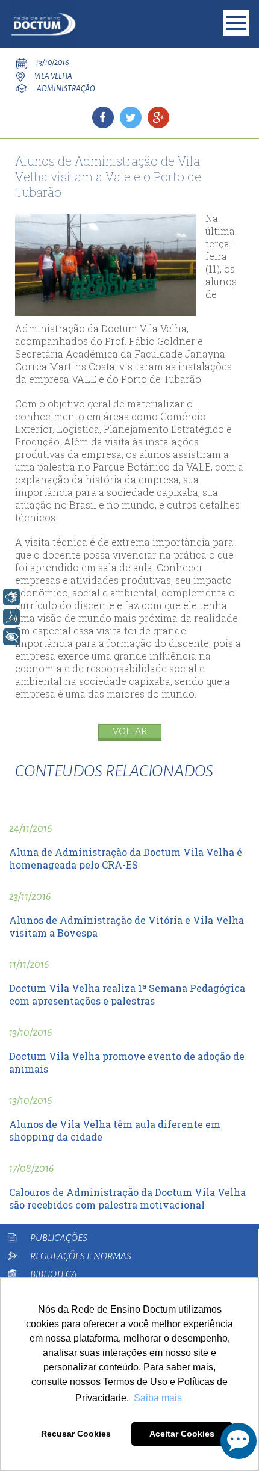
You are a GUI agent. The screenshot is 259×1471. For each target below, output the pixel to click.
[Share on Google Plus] (158, 117)
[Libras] (11, 597)
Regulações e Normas (80, 1256)
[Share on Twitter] (131, 117)
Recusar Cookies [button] (76, 1433)
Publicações (58, 1238)
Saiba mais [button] (158, 1398)
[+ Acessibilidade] (11, 636)
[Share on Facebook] (103, 117)
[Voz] (11, 617)
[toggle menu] (236, 23)
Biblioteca (53, 1274)
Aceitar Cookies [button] (181, 1433)
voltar (130, 731)
